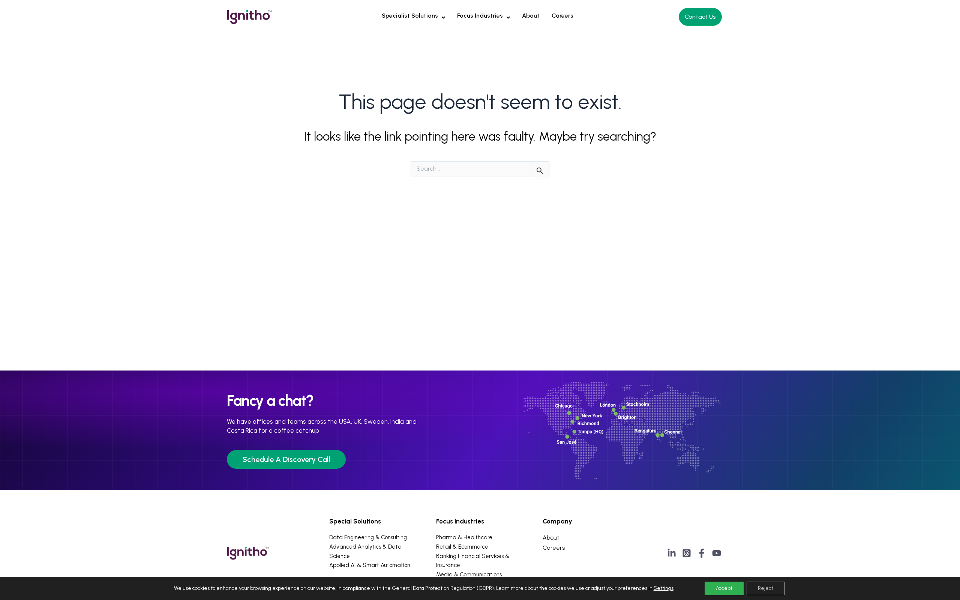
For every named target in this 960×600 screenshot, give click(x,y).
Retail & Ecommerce (462, 546)
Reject (765, 588)
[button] (413, 16)
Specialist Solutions (410, 15)
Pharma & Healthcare (464, 537)
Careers (562, 15)
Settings (664, 588)
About (531, 15)
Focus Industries (480, 15)
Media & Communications (469, 574)
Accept (724, 588)
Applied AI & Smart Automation (369, 565)
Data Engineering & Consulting (368, 537)
